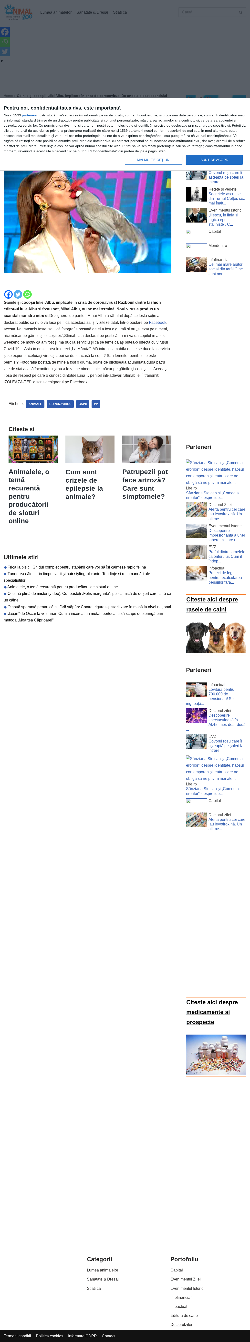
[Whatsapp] (27, 294)
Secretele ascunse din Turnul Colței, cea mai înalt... (226, 198)
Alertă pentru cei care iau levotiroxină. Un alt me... (226, 514)
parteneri (29, 115)
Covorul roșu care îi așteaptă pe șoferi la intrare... (225, 177)
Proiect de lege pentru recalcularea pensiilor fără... (225, 577)
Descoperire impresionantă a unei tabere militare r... (226, 535)
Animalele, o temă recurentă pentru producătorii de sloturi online (29, 496)
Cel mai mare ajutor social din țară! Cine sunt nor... (225, 269)
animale (35, 404)
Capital (176, 1270)
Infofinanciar (181, 1297)
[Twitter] (18, 294)
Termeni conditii (17, 1336)
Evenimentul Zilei (185, 1279)
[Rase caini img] (216, 652)
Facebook (157, 322)
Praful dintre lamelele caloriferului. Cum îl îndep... (226, 556)
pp (96, 404)
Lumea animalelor (102, 1270)
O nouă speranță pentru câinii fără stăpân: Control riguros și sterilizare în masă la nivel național (89, 607)
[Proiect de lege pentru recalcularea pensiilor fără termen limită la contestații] (196, 574)
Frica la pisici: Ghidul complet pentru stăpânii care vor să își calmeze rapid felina (77, 567)
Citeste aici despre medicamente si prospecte (212, 1012)
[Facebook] (8, 294)
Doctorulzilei (181, 1324)
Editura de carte (184, 1315)
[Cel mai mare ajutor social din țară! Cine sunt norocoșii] (196, 265)
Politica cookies (49, 1336)
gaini (83, 404)
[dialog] (125, 134)
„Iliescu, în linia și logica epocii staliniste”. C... (223, 219)
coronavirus (60, 404)
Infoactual (178, 1306)
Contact (108, 1336)
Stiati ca (94, 1288)
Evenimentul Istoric (186, 1288)
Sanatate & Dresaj (103, 1279)
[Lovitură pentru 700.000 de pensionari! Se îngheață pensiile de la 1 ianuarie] (196, 690)
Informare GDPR (82, 1336)
